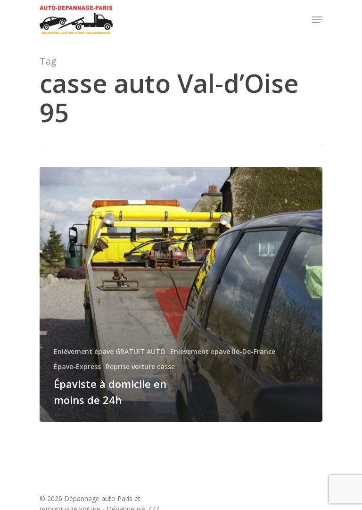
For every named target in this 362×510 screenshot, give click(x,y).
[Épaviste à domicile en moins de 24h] (181, 294)
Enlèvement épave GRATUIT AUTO (109, 351)
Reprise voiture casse (140, 366)
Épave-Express (77, 366)
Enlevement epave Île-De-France (222, 351)
